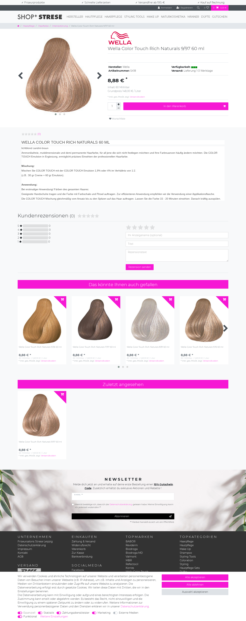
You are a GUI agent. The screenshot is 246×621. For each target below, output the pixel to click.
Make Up (153, 16)
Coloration (186, 560)
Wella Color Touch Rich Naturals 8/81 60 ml (148, 347)
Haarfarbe (43, 26)
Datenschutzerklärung (32, 545)
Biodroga (132, 549)
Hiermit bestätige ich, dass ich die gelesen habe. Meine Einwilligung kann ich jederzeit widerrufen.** (124, 506)
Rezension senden (139, 267)
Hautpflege (93, 16)
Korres (130, 568)
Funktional (30, 616)
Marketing (104, 612)
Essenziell (29, 612)
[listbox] (42, 320)
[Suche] (198, 8)
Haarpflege (113, 16)
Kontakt (23, 552)
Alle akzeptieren (195, 577)
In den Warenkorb (175, 106)
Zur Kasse (78, 552)
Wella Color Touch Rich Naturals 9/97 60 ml (40, 442)
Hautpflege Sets (190, 568)
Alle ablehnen (195, 584)
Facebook (78, 570)
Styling (184, 564)
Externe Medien (128, 612)
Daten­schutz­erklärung (135, 606)
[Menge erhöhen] (118, 104)
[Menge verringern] (118, 108)
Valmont (131, 556)
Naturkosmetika (173, 16)
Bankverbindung (82, 556)
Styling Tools (134, 16)
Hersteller (75, 16)
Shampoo (186, 552)
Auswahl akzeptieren (195, 591)
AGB (20, 556)
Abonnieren (122, 516)
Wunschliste (118, 118)
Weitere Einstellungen (54, 616)
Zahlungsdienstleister (76, 612)
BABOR (130, 541)
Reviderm (132, 545)
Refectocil (132, 564)
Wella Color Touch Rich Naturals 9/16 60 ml (202, 347)
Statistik (49, 612)
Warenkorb (79, 549)
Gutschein (219, 16)
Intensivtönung (60, 26)
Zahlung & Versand (83, 541)
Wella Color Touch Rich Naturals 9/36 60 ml (40, 347)
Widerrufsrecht (81, 545)
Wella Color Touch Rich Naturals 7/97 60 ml (94, 347)
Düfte (205, 16)
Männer (193, 16)
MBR (129, 560)
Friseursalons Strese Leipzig (35, 541)
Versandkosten (137, 97)
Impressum (25, 549)
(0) (39, 134)
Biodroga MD (134, 552)
